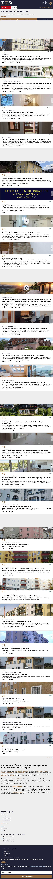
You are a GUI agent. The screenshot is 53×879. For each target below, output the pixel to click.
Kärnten (5, 816)
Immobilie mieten (17, 786)
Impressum (7, 853)
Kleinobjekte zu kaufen (8, 837)
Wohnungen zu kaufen (8, 839)
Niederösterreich (7, 818)
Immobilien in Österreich (21, 771)
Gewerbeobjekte (10, 772)
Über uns (6, 851)
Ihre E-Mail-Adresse (5, 870)
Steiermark (5, 824)
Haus (45, 771)
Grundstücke (20, 772)
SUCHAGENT (8, 19)
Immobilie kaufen (17, 779)
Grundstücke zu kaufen (8, 841)
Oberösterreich (7, 820)
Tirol (4, 826)
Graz (6, 775)
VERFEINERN (45, 19)
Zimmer (3, 772)
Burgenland (6, 814)
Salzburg (5, 822)
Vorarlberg (5, 828)
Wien (4, 830)
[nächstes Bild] (51, 44)
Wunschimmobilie (17, 792)
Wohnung (39, 771)
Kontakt (6, 855)
